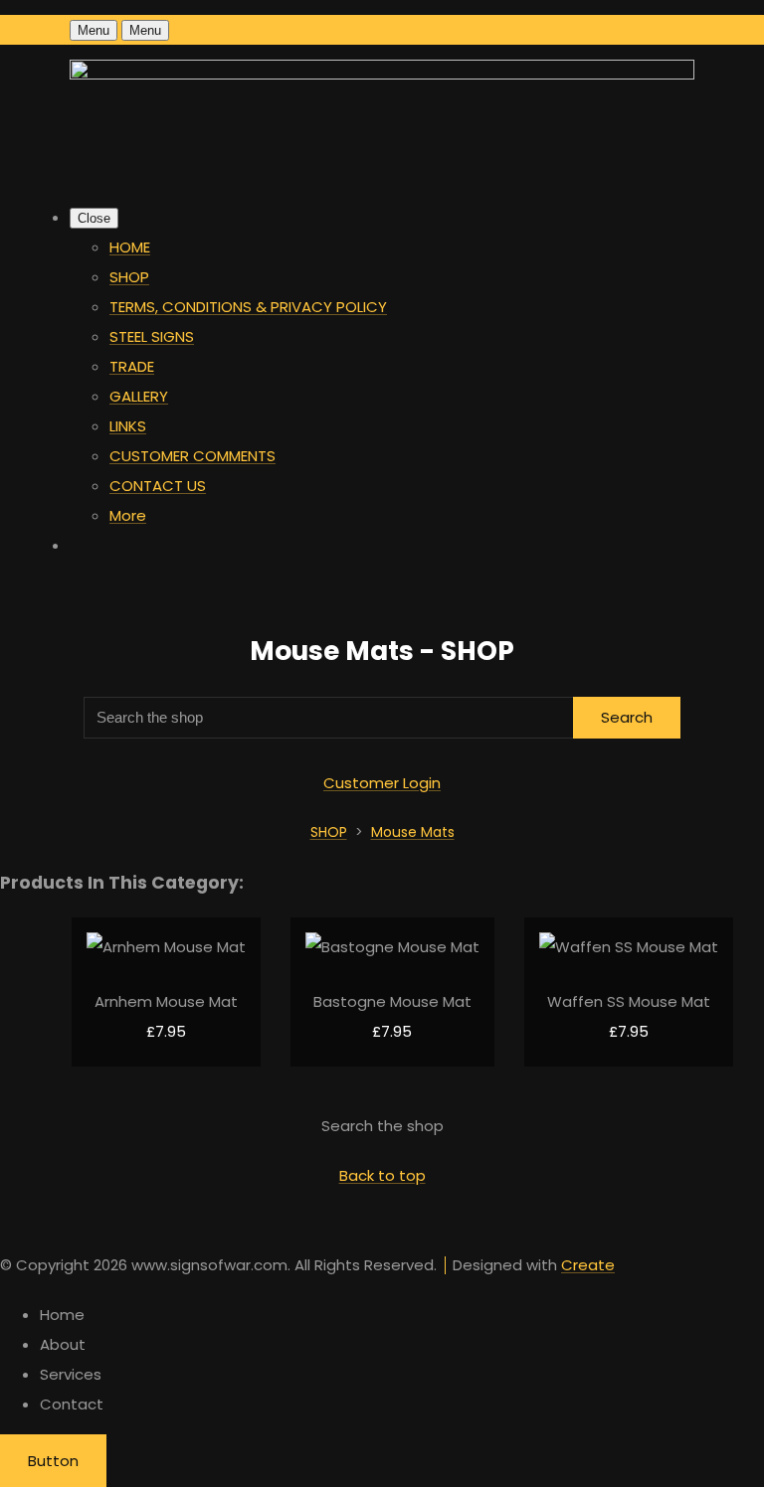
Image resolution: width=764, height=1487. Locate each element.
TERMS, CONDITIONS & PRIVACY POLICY (248, 306)
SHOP (129, 276)
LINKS (127, 425)
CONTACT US (157, 485)
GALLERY (138, 396)
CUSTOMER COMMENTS (192, 455)
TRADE (131, 366)
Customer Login (382, 782)
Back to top (382, 1175)
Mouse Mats (413, 832)
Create (588, 1264)
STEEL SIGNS (151, 336)
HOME (129, 247)
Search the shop (382, 1125)
